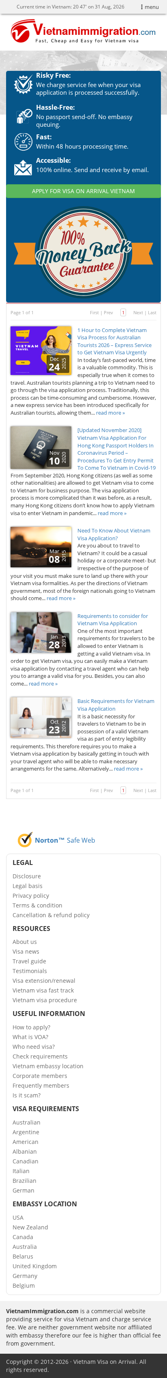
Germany (25, 1276)
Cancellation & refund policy (51, 915)
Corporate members (40, 1076)
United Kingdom (35, 1266)
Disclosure (27, 876)
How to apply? (31, 1027)
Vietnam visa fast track (43, 990)
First (94, 312)
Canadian (26, 1161)
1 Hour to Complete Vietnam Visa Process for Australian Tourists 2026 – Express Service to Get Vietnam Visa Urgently (114, 341)
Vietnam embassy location (48, 1066)
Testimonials (30, 971)
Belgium (24, 1285)
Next (138, 312)
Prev (108, 312)
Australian (27, 1122)
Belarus (23, 1256)
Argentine (26, 1132)
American (26, 1142)
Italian (21, 1171)
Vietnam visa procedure (45, 1000)
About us (25, 942)
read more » (110, 412)
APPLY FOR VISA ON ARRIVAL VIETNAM (83, 191)
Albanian (25, 1151)
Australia (25, 1246)
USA (18, 1217)
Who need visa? (34, 1046)
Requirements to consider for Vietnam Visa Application (112, 619)
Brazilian (24, 1180)
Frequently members (41, 1085)
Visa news (26, 951)
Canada (23, 1237)
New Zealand (30, 1227)
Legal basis (28, 886)
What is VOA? (30, 1037)
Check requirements (40, 1056)
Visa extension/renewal (44, 980)
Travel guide (29, 961)
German (23, 1190)
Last (152, 312)
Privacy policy (31, 895)
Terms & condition (37, 905)
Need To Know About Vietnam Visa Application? (113, 534)
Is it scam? (27, 1095)
